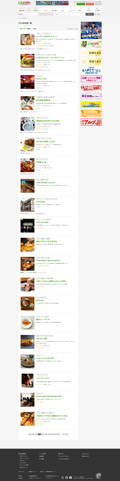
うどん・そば (43, 117)
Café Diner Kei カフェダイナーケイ (50, 57)
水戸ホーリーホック (24, 458)
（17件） (49, 384)
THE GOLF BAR (42, 222)
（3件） (49, 345)
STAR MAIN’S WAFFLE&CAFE (48, 260)
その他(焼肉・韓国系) (49, 278)
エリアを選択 (27, 14)
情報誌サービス (32, 471)
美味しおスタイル (23, 467)
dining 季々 (41, 201)
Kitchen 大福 (41, 338)
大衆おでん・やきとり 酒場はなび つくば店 (51, 416)
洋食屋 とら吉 (41, 162)
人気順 (34, 28)
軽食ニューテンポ (42, 319)
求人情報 (97, 10)
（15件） (49, 43)
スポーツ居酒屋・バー (47, 219)
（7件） (49, 64)
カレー (42, 198)
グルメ (45, 10)
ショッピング (71, 10)
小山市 (38, 257)
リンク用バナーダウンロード (35, 478)
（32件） (49, 167)
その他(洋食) (46, 198)
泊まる (88, 10)
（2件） (48, 85)
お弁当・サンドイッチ (47, 33)
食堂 (47, 179)
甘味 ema (40, 300)
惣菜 (50, 138)
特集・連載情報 (22, 453)
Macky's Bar (41, 78)
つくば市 (38, 412)
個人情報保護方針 (33, 476)
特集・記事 (21, 10)
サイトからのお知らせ (63, 459)
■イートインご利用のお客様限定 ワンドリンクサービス (35, 272)
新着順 (29, 28)
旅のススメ (22, 460)
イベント (29, 10)
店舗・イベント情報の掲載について (47, 471)
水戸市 (38, 33)
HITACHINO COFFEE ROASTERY (49, 396)
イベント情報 (42, 453)
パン (41, 33)
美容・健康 (54, 10)
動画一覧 (60, 453)
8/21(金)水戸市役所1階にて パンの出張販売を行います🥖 (36, 49)
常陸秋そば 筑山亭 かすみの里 (47, 121)
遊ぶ (63, 10)
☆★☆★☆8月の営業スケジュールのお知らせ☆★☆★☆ (35, 132)
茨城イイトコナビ (23, 456)
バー (41, 219)
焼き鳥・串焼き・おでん (50, 412)
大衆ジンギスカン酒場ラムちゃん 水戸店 (51, 281)
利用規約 (20, 478)
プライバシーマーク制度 (77, 477)
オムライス (42, 159)
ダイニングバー (43, 54)
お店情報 (41, 456)
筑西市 (38, 138)
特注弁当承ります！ (27, 153)
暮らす (80, 10)
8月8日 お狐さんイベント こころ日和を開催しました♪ (34, 213)
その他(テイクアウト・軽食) (51, 54)
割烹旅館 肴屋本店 (43, 100)
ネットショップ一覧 (63, 456)
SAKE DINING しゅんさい (46, 182)
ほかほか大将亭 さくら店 (45, 141)
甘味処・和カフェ (43, 297)
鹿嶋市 (38, 335)
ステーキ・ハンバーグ (44, 374)
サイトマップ (49, 478)
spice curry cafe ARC (45, 358)
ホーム (19, 18)
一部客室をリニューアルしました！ (30, 112)
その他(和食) (46, 316)
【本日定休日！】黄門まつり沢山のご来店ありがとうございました (36, 70)
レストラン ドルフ (42, 378)
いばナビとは (85, 453)
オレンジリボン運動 (24, 465)
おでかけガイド (23, 462)
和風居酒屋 (43, 179)
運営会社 (20, 476)
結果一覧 (22, 28)
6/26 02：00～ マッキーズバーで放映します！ (33, 91)
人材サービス (21, 471)
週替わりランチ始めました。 (29, 174)
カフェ (47, 117)
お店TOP (35, 10)
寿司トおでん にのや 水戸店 (46, 241)
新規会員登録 (90, 4)
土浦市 (38, 117)
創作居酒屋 (48, 238)
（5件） (49, 105)
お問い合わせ (85, 456)
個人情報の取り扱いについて (52, 476)
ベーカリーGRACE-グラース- (47, 36)
